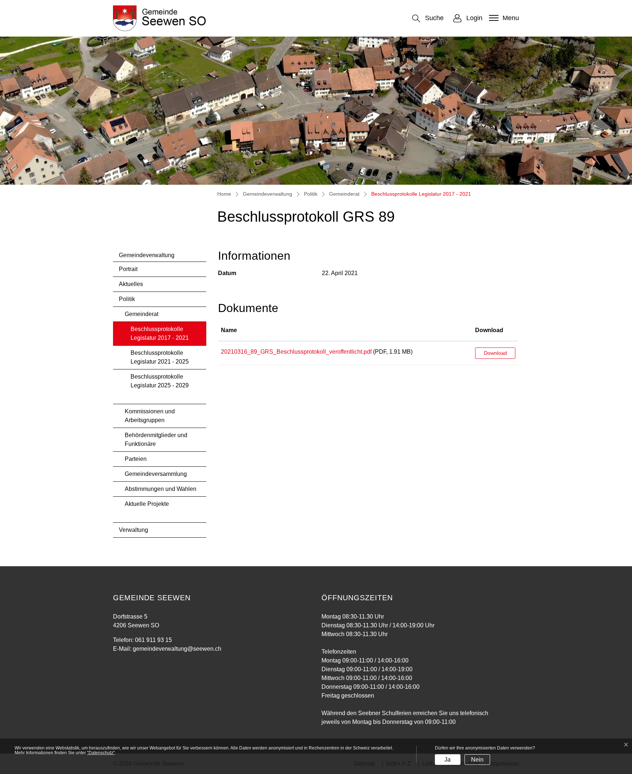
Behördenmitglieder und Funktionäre (156, 439)
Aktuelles (131, 284)
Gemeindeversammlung (156, 474)
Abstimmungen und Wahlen (160, 489)
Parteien (136, 459)
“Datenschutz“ (101, 752)
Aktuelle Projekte (147, 504)
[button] (427, 18)
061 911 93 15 (153, 640)
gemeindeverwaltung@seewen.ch (177, 649)
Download (489, 330)
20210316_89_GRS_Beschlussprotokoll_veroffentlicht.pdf (296, 352)
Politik (127, 299)
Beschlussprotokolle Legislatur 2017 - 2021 (160, 335)
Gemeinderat (141, 314)
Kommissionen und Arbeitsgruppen (150, 415)
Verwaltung (133, 530)
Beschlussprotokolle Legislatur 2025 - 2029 (160, 380)
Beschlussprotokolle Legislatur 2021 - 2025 (160, 357)
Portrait (128, 269)
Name (229, 330)
